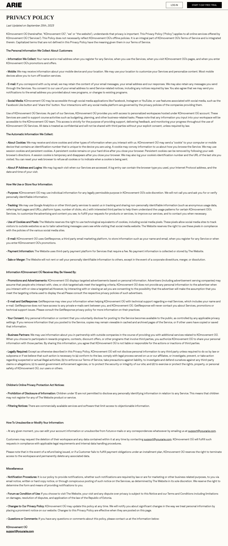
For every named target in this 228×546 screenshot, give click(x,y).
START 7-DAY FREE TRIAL (204, 5)
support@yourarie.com (202, 431)
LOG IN (174, 5)
